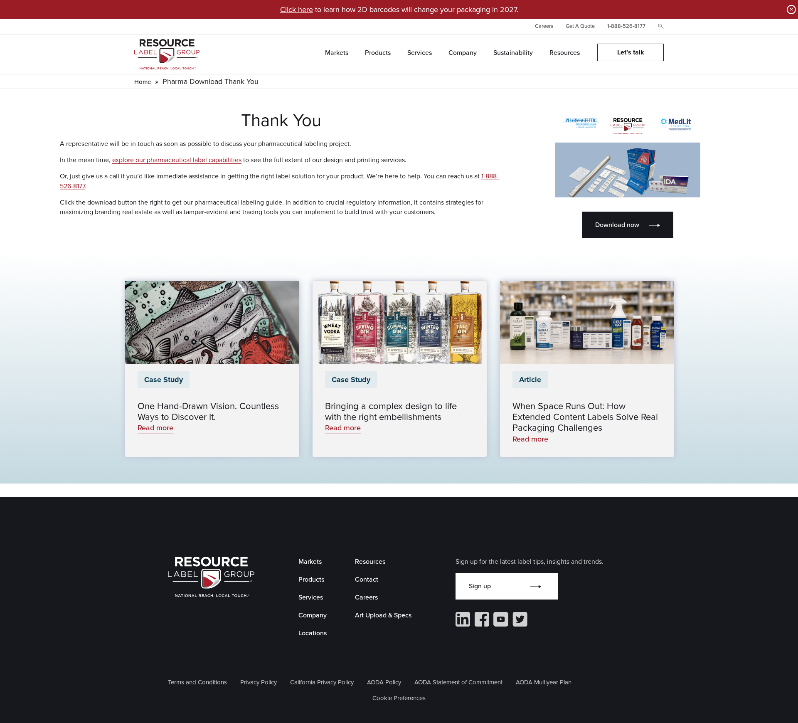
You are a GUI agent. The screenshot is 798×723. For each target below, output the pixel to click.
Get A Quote (580, 26)
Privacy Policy (258, 682)
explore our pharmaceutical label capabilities (176, 160)
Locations (312, 633)
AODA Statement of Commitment (458, 682)
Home (142, 81)
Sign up (480, 586)
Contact (366, 579)
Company (312, 615)
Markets (310, 561)
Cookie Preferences (399, 698)
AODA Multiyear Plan (543, 682)
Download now (617, 224)
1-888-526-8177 (626, 26)
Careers (544, 26)
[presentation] (212, 322)
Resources (370, 561)
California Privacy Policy (322, 682)
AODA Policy (384, 682)
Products (311, 579)
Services (310, 597)
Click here (296, 9)
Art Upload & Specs (383, 615)
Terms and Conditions (197, 682)
